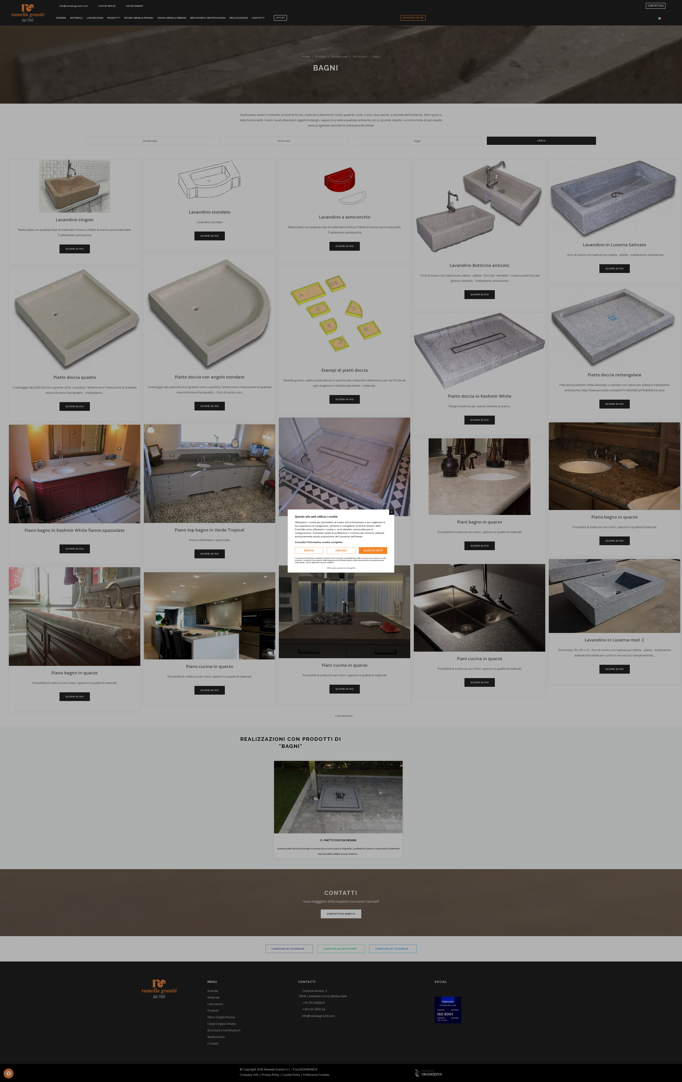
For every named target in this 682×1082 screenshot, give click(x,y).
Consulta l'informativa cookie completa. (319, 542)
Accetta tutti (373, 550)
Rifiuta (309, 550)
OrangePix (351, 568)
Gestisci (341, 550)
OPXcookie (331, 568)
